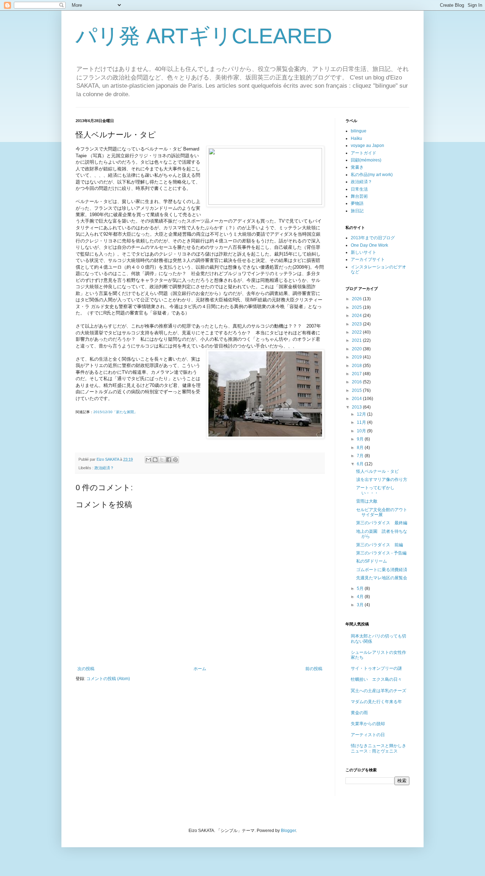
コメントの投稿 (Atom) (108, 678)
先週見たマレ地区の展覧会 (381, 577)
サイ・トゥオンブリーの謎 (376, 668)
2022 (357, 332)
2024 (357, 315)
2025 (357, 307)
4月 (361, 596)
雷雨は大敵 (366, 501)
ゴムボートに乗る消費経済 (381, 569)
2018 (357, 365)
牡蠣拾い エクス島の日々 (376, 679)
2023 (357, 324)
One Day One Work (369, 245)
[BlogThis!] (155, 459)
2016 (357, 381)
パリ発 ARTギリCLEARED (204, 36)
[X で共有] (161, 459)
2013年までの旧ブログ (373, 237)
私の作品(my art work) (372, 174)
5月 (361, 588)
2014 (357, 398)
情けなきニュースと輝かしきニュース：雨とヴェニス (378, 748)
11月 (362, 422)
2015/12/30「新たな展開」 (115, 412)
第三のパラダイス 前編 (379, 544)
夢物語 (357, 203)
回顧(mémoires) (366, 160)
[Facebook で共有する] (168, 459)
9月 (361, 439)
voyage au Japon (367, 145)
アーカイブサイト (368, 259)
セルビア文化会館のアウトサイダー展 (381, 512)
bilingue (358, 130)
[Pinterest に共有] (175, 459)
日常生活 (359, 189)
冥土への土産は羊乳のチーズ (378, 690)
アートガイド (363, 152)
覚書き (357, 167)
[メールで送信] (148, 459)
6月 (361, 463)
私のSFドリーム (371, 561)
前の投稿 (313, 668)
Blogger (288, 830)
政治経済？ (104, 468)
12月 (362, 414)
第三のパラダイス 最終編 (381, 522)
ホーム (200, 668)
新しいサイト (363, 252)
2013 (357, 407)
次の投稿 (85, 668)
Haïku (356, 138)
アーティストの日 (368, 734)
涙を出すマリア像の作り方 (381, 479)
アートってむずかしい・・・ (375, 490)
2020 (357, 348)
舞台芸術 (359, 196)
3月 (361, 604)
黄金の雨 (359, 712)
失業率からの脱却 (368, 723)
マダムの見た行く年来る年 (376, 701)
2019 (357, 357)
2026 (357, 298)
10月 (362, 430)
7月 (361, 455)
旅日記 (357, 210)
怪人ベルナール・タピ (377, 471)
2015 (357, 390)
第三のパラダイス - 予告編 (381, 553)
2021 (357, 340)
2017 (357, 373)
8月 (361, 447)
